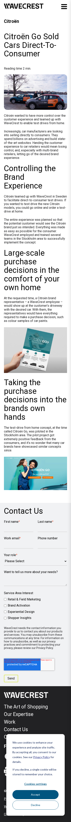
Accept (35, 794)
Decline (35, 805)
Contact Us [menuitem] (16, 729)
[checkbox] (35, 608)
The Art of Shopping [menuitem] (26, 707)
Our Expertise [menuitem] (18, 714)
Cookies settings (35, 784)
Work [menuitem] (9, 722)
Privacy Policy (41, 757)
